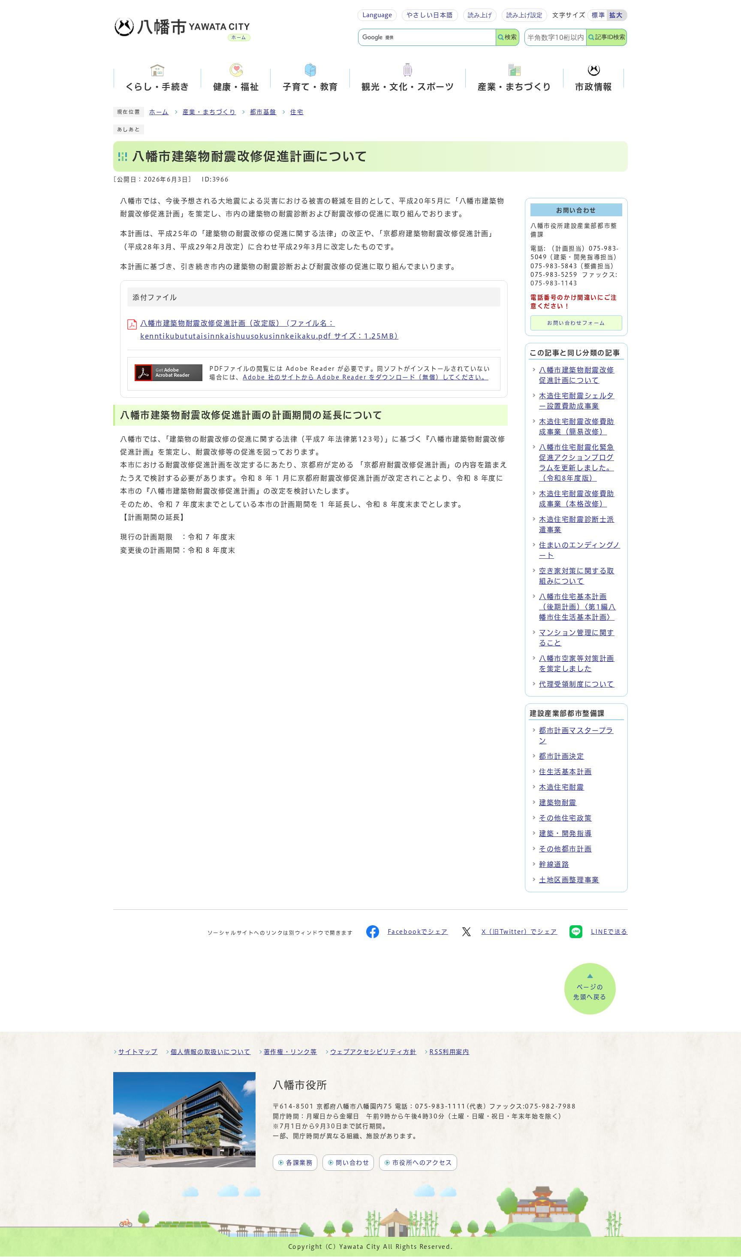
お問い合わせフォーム (576, 323)
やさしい (430, 15)
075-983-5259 (553, 275)
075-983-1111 (440, 1106)
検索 (511, 37)
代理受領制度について (576, 684)
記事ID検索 (610, 37)
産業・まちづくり (209, 112)
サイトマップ (138, 1052)
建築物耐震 (558, 802)
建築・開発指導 (565, 833)
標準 (598, 15)
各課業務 (299, 1163)
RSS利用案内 (449, 1052)
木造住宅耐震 (561, 787)
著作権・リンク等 (290, 1052)
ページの (590, 992)
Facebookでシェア (418, 932)
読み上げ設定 (524, 15)
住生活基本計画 (565, 771)
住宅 (297, 112)
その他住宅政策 (565, 818)
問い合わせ (352, 1163)
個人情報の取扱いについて (211, 1052)
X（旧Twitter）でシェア (519, 932)
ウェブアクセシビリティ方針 (373, 1052)
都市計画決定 (561, 756)
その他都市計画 (565, 848)
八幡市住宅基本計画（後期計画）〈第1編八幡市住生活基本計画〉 (577, 607)
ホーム (159, 112)
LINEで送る (609, 932)
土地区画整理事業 (569, 879)
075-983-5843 (553, 266)
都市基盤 (263, 112)
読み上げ (480, 15)
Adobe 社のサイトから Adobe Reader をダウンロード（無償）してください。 (365, 377)
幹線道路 (554, 864)
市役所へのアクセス (422, 1163)
